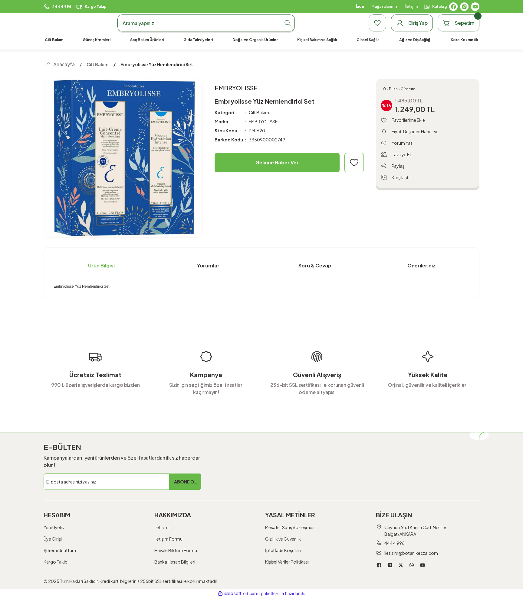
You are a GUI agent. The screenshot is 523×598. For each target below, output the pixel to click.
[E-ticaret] (260, 593)
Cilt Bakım (259, 112)
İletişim (161, 527)
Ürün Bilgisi (101, 265)
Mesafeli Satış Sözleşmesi (290, 527)
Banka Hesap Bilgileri (174, 561)
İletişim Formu (168, 538)
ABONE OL (185, 481)
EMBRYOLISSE (263, 121)
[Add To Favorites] (354, 162)
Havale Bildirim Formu (175, 550)
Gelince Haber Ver (277, 162)
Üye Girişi (53, 538)
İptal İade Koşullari (283, 550)
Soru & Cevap (314, 265)
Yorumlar (208, 265)
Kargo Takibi (56, 561)
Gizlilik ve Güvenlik (283, 538)
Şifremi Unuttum (60, 550)
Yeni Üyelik (54, 527)
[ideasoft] (230, 593)
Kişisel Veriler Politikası (287, 561)
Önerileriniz (421, 265)
